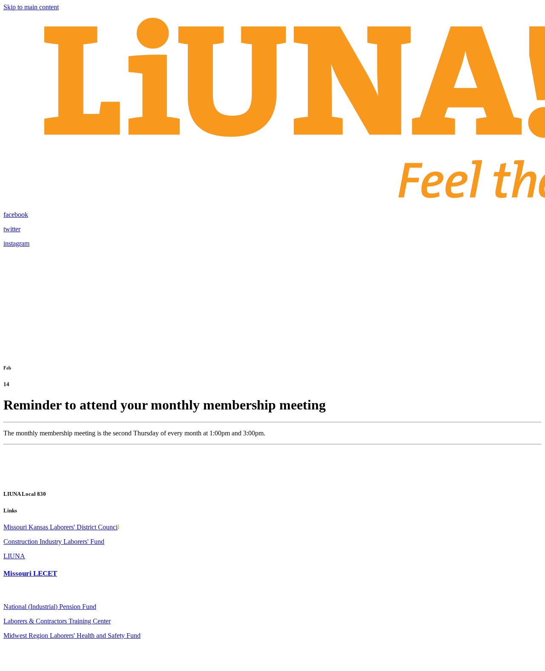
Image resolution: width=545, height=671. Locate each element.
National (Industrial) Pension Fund (49, 606)
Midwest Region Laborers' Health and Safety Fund (72, 635)
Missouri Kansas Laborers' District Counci (60, 527)
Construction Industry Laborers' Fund (53, 541)
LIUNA (14, 556)
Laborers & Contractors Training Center (57, 621)
